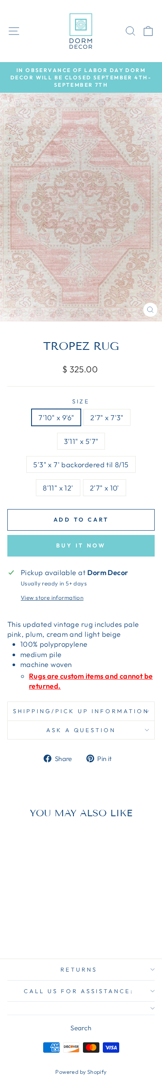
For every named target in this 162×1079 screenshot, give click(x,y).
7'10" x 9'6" (56, 417)
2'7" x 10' (104, 487)
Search (80, 1028)
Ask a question (81, 730)
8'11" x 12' (58, 487)
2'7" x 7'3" (107, 417)
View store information (52, 597)
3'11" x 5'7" (81, 441)
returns (78, 969)
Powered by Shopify (80, 1071)
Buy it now (81, 545)
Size (81, 401)
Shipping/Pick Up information (81, 711)
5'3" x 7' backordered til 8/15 (80, 464)
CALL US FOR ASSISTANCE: (78, 991)
